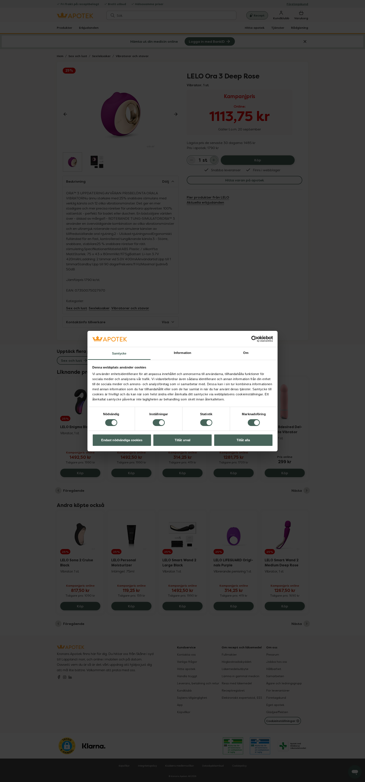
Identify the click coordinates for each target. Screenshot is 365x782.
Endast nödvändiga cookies (122, 440)
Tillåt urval (182, 440)
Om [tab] (245, 353)
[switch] (159, 422)
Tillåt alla (243, 440)
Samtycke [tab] (119, 353)
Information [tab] (182, 353)
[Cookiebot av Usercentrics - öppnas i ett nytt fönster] (254, 339)
